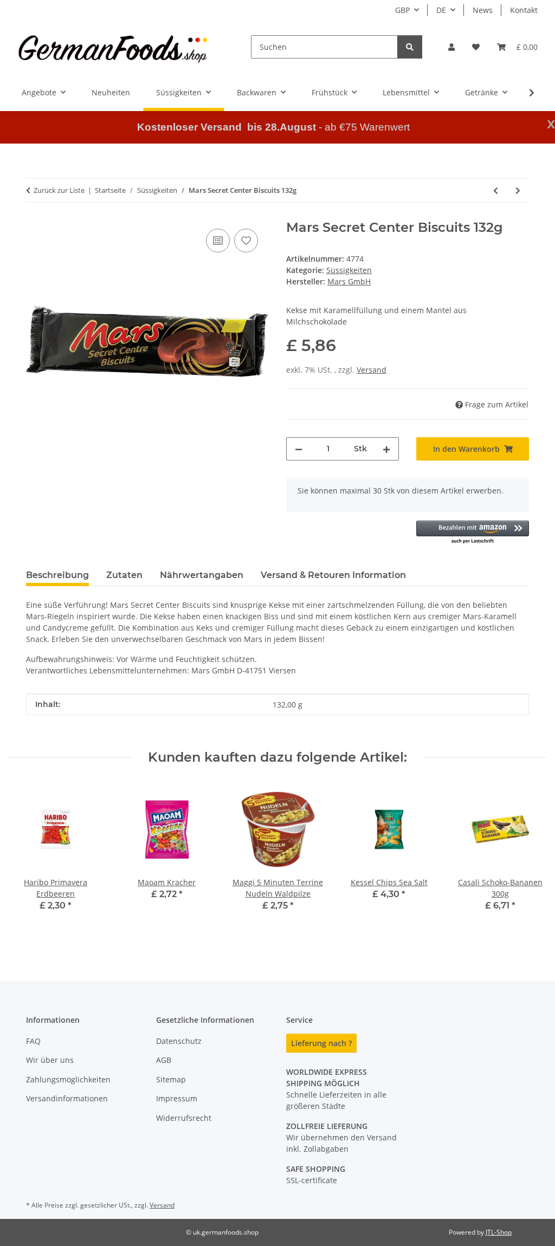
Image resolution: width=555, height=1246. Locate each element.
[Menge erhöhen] (386, 449)
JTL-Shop (499, 1232)
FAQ (33, 1041)
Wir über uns (50, 1060)
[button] (451, 47)
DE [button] (441, 10)
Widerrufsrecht (183, 1118)
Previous (27, 860)
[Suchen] (409, 47)
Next (529, 860)
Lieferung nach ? (321, 1043)
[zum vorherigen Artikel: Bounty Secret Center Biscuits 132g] (496, 190)
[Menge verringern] (299, 449)
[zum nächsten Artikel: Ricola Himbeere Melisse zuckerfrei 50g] (518, 190)
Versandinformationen (67, 1098)
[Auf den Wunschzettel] (246, 240)
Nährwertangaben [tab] (201, 575)
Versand (371, 370)
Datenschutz (179, 1041)
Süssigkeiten (349, 270)
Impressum (176, 1098)
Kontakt (524, 10)
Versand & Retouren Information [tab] (333, 575)
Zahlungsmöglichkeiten (68, 1079)
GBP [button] (402, 10)
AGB (163, 1060)
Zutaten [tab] (124, 575)
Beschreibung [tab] (57, 575)
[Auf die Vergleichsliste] (218, 240)
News (483, 10)
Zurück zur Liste (59, 190)
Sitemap (171, 1079)
